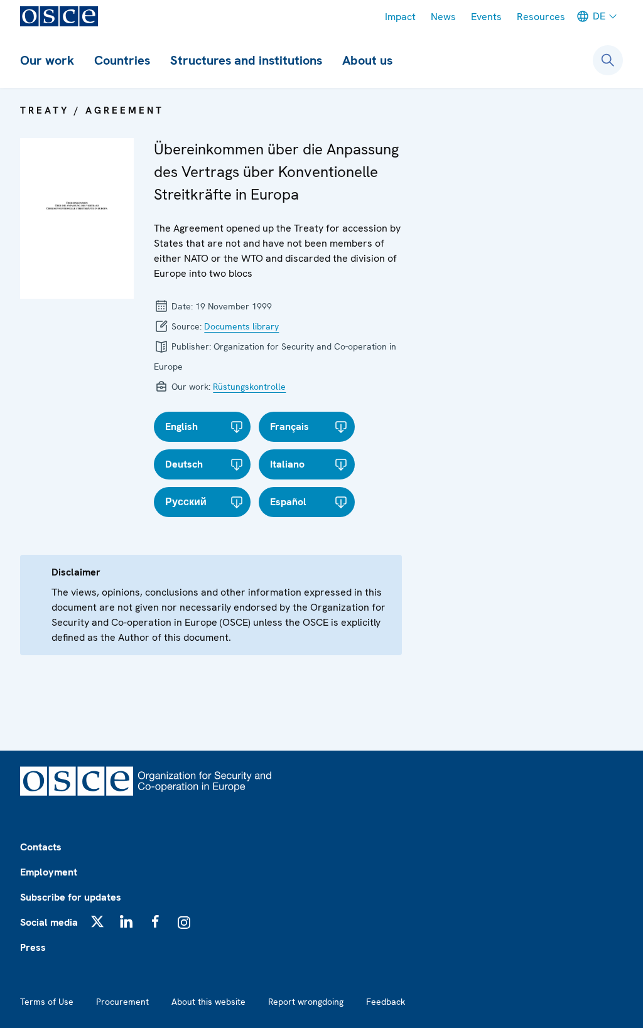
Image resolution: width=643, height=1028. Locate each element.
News (443, 16)
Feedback (385, 1001)
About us (367, 60)
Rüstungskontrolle (249, 386)
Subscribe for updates (70, 897)
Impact (400, 16)
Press (33, 947)
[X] (97, 921)
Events (486, 16)
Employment (48, 872)
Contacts (41, 847)
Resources (541, 16)
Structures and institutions (246, 60)
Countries (122, 60)
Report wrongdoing (305, 1001)
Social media (49, 922)
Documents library (241, 326)
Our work (47, 60)
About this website (208, 1001)
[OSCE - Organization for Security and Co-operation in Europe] (59, 16)
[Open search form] (608, 60)
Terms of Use (46, 1001)
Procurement (122, 1001)
